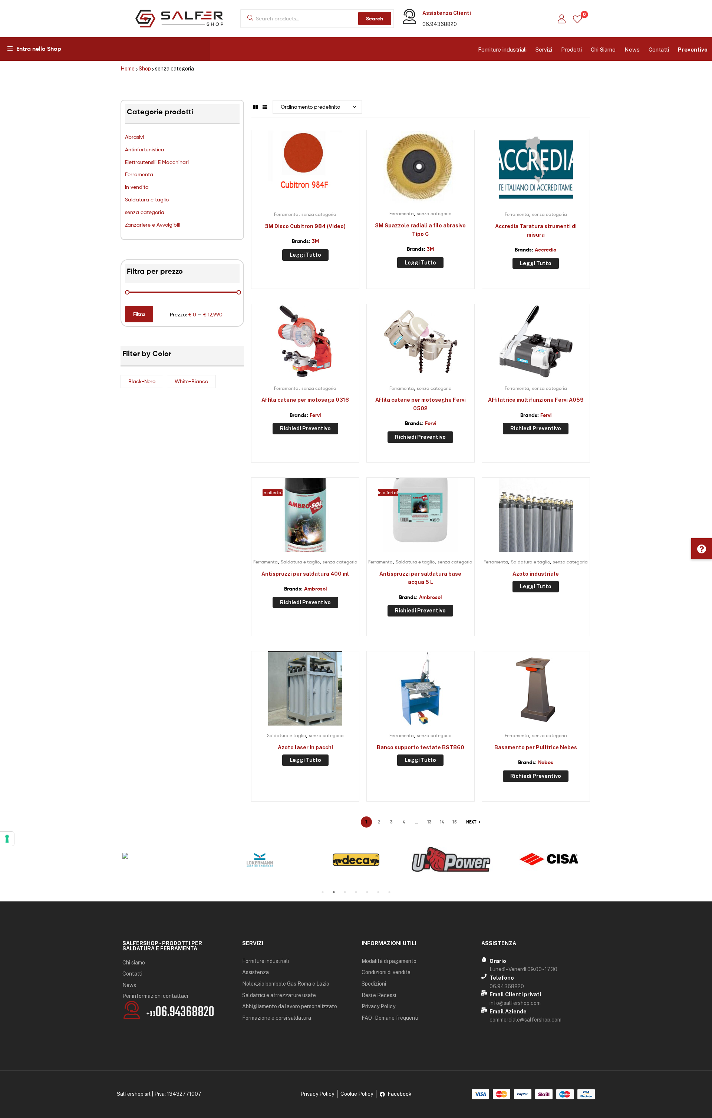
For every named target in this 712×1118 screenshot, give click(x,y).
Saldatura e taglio (147, 199)
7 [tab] (389, 892)
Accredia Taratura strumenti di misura (536, 230)
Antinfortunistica (144, 149)
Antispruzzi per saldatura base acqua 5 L (420, 578)
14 (442, 822)
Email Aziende (508, 1012)
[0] (577, 18)
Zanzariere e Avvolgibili (152, 224)
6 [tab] (378, 892)
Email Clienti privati (515, 994)
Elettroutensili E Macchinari (157, 162)
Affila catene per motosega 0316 (305, 400)
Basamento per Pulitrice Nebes (535, 747)
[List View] (265, 106)
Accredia (546, 249)
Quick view (323, 171)
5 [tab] (367, 892)
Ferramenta (139, 174)
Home (128, 69)
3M (315, 241)
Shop (145, 69)
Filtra (139, 314)
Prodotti (571, 49)
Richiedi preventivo (305, 428)
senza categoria (144, 212)
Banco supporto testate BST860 (420, 747)
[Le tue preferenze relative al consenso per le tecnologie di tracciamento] (7, 839)
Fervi (315, 415)
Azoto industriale (535, 574)
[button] (701, 548)
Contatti (659, 49)
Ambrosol (315, 588)
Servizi (543, 49)
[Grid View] (255, 106)
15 (454, 822)
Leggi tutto (305, 255)
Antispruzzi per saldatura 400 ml (305, 574)
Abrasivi (134, 137)
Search (374, 18)
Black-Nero (141, 381)
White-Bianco (191, 381)
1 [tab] (322, 892)
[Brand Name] (163, 856)
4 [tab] (356, 892)
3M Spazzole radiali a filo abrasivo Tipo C (420, 230)
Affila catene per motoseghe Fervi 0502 (420, 404)
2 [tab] (333, 892)
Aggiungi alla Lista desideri (287, 171)
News (632, 49)
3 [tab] (345, 892)
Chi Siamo (603, 49)
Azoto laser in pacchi (305, 747)
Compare (305, 171)
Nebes (545, 762)
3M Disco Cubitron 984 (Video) (305, 226)
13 (429, 822)
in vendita (137, 187)
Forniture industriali (502, 49)
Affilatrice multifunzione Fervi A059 (536, 400)
